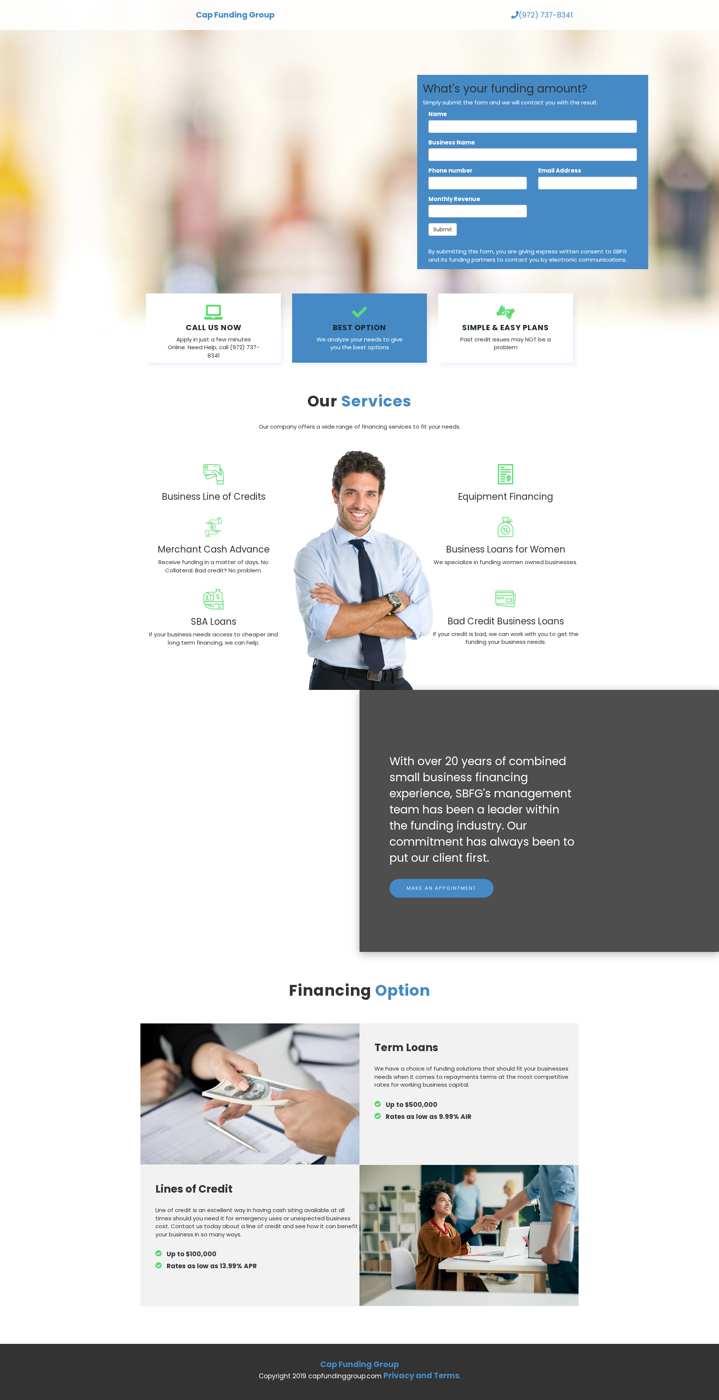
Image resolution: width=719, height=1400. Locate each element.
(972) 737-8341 (546, 15)
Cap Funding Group (235, 14)
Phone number (450, 170)
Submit (442, 229)
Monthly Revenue (454, 199)
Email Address (559, 170)
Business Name (451, 142)
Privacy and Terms (421, 1375)
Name (437, 114)
